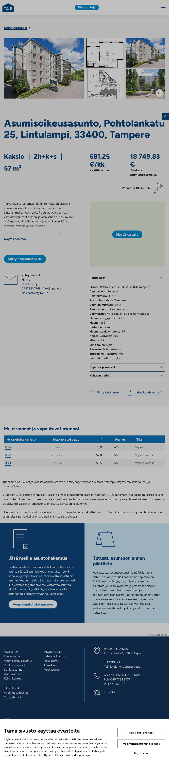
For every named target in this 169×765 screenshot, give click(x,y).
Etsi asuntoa (12, 656)
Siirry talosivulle (108, 392)
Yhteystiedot (12, 697)
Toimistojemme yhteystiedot (123, 666)
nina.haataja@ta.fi (42, 293)
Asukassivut (52, 661)
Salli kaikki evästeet (141, 732)
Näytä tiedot (141, 753)
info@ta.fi (110, 692)
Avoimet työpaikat (16, 692)
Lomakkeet (51, 665)
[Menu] (163, 7)
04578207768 (33, 288)
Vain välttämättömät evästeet (141, 743)
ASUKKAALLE (53, 652)
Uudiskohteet (13, 674)
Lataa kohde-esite (147, 392)
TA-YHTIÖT (11, 688)
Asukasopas (52, 669)
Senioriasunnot (14, 669)
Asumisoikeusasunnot (18, 661)
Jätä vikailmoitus (55, 656)
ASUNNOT (11, 652)
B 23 (8, 462)
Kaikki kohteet (13, 678)
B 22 (8, 455)
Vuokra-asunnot (14, 665)
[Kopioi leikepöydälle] (165, 116)
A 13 (8, 447)
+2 (159, 93)
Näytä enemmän (15, 239)
